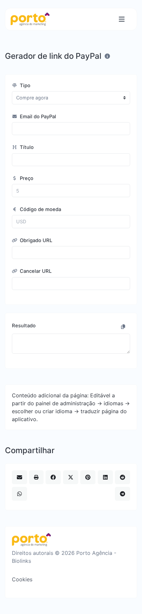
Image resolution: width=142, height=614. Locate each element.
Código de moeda (39, 209)
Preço (25, 178)
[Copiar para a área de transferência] (123, 327)
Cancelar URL (35, 271)
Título (26, 147)
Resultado (24, 326)
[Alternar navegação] (121, 19)
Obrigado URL (35, 240)
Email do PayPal (37, 117)
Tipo (24, 86)
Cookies (22, 579)
